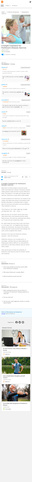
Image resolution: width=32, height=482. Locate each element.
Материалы (14, 5)
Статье (3, 313)
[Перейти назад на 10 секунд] (22, 176)
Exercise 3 (3, 262)
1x (26, 176)
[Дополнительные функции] (29, 176)
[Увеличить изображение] (16, 29)
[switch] (2, 54)
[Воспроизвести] (2, 176)
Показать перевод (10, 54)
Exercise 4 (3, 285)
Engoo (3, 12)
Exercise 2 (3, 170)
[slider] (2, 179)
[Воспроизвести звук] (7, 68)
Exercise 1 (3, 62)
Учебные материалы (13, 12)
